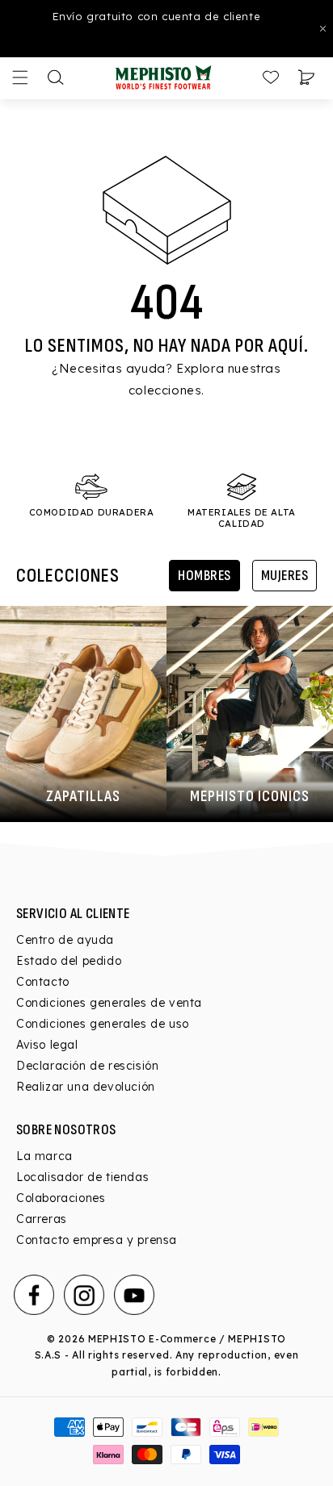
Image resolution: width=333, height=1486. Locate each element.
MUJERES (285, 575)
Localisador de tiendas (82, 1177)
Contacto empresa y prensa (96, 1240)
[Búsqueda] (56, 77)
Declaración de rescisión (87, 1065)
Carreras (41, 1219)
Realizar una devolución (85, 1086)
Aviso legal (47, 1044)
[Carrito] (306, 77)
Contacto (43, 982)
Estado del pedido (68, 961)
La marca (44, 1156)
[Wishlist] (271, 77)
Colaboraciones (60, 1198)
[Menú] (20, 77)
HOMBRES (204, 575)
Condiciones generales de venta (109, 1003)
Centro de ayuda (65, 940)
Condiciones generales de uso (102, 1023)
